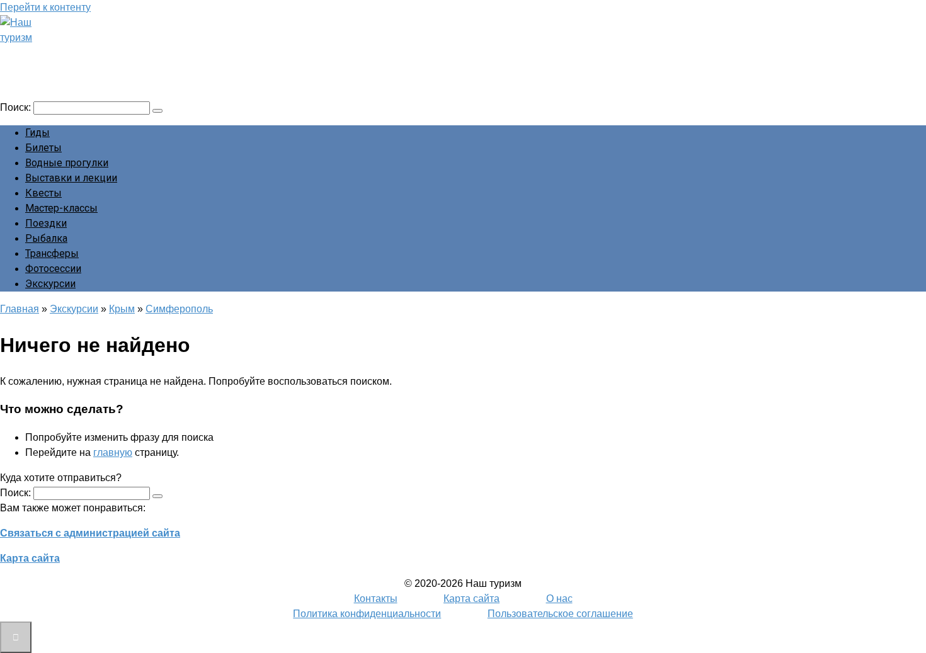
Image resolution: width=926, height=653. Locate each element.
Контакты (375, 598)
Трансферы (52, 253)
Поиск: (16, 107)
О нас (559, 598)
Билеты (43, 148)
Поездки (46, 223)
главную (112, 452)
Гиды (37, 133)
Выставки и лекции (71, 178)
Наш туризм (58, 54)
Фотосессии (53, 269)
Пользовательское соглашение (560, 613)
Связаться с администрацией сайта (90, 533)
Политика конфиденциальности (367, 613)
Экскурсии (50, 284)
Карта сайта (30, 558)
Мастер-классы (61, 208)
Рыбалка (46, 238)
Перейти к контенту (45, 7)
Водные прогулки (66, 163)
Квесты (43, 193)
